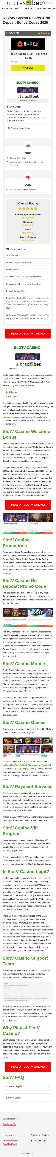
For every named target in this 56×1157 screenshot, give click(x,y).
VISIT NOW (28, 68)
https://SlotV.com (28, 101)
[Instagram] (44, 1141)
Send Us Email (10, 1144)
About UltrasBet (10, 1140)
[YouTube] (39, 1141)
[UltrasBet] (24, 3)
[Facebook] (32, 1141)
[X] (35, 1141)
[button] (5, 3)
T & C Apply (13, 62)
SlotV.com (15, 255)
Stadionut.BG (9, 1124)
